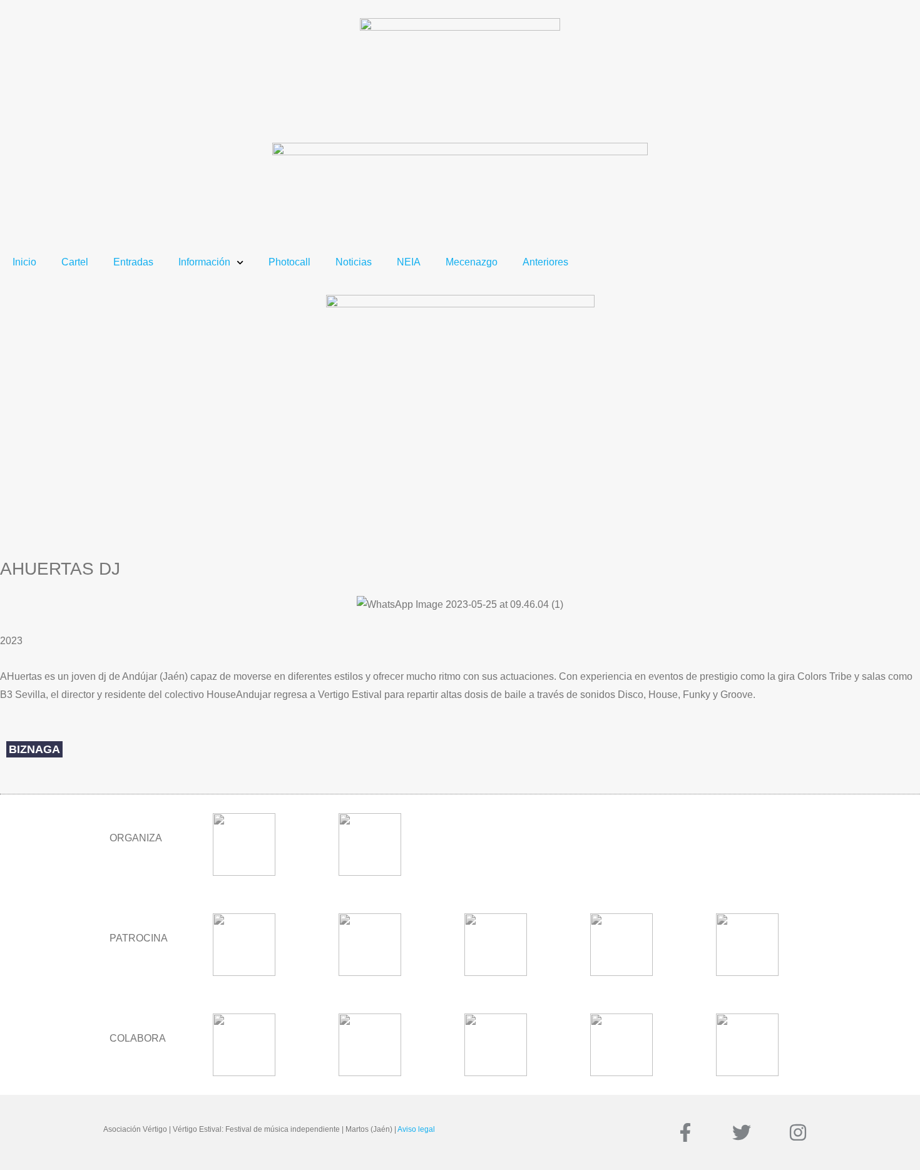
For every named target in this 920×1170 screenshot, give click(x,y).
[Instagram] (798, 1132)
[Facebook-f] (685, 1132)
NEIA (409, 262)
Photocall (289, 262)
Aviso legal (416, 1129)
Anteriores (545, 262)
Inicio (24, 262)
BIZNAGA (34, 749)
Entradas (133, 262)
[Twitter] (741, 1132)
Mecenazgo (472, 262)
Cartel (74, 262)
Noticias (353, 262)
